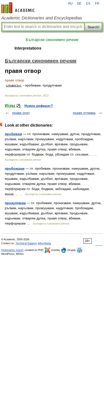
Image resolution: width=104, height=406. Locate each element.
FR (97, 3)
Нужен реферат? (38, 106)
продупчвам (15, 203)
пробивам (13, 134)
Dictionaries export (12, 250)
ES (88, 3)
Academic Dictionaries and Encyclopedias (41, 18)
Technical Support (26, 243)
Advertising (44, 243)
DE (79, 3)
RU (70, 3)
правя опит (21, 113)
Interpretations (28, 48)
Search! (93, 27)
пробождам (14, 168)
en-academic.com (18, 7)
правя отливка (84, 113)
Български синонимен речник (52, 40)
